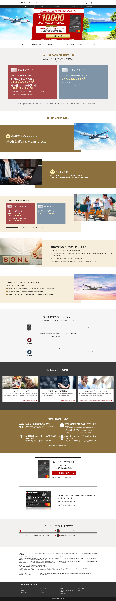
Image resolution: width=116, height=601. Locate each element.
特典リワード (24, 44)
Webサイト (56, 445)
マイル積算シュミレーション (12, 227)
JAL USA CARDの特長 (36, 44)
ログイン (88, 3)
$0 (26, 327)
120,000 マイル (90, 340)
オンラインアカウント (80, 3)
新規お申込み (42, 6)
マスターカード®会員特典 (68, 44)
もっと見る (58, 540)
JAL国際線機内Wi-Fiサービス (31, 440)
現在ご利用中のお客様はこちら (66, 505)
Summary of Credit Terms (26, 94)
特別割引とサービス (83, 44)
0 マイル (25, 340)
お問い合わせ (89, 6)
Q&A (94, 44)
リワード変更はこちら (57, 61)
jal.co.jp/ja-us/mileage (74, 558)
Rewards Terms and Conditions (36, 558)
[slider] (58, 24)
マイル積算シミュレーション (52, 44)
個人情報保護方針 (62, 593)
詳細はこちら (64, 473)
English (94, 3)
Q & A (73, 6)
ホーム (26, 6)
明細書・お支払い (43, 588)
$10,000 (88, 327)
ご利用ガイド (58, 6)
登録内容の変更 (24, 592)
